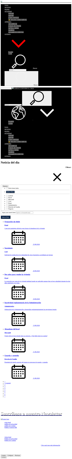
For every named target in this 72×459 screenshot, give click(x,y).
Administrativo (12, 205)
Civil (9, 201)
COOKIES (4, 457)
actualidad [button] (8, 11)
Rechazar (17, 455)
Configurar (10, 455)
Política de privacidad (10, 439)
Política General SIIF (10, 427)
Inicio (6, 5)
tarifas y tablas (13, 28)
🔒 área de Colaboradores (17, 20)
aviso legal (7, 422)
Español (10, 52)
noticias (11, 13)
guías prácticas (13, 18)
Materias (5, 186)
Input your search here (8, 212)
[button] (18, 50)
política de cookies (9, 426)
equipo (7, 9)
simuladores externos (16, 32)
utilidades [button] (8, 22)
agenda (11, 15)
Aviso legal (7, 437)
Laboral (10, 196)
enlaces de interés (14, 26)
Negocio (10, 209)
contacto (8, 34)
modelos (11, 30)
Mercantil (11, 199)
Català (10, 53)
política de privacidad (10, 424)
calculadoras (12, 24)
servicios (8, 7)
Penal (10, 203)
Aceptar (4, 455)
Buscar (6, 70)
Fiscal (10, 197)
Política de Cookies (10, 440)
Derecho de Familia (14, 207)
